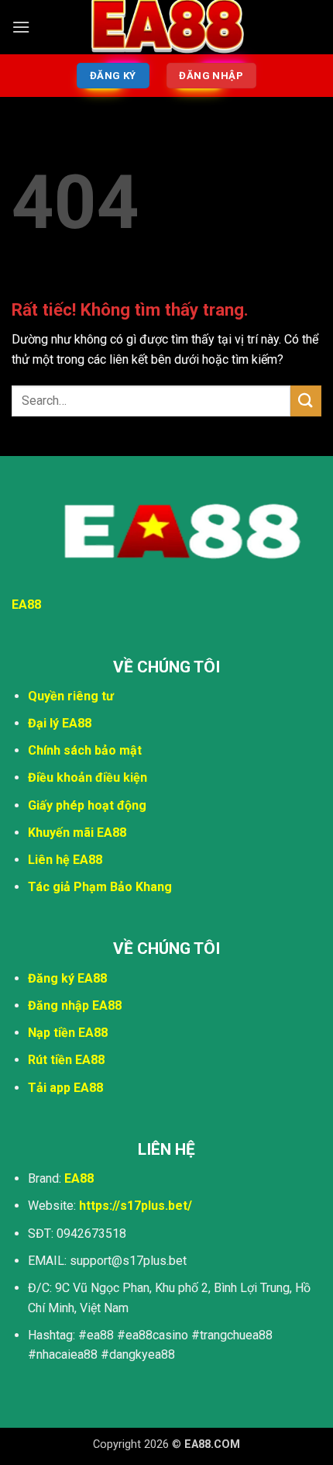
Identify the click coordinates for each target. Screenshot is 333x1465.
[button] (21, 27)
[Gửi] (305, 400)
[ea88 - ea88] (166, 27)
